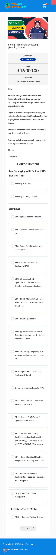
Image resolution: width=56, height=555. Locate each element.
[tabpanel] (28, 122)
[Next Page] (34, 528)
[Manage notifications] (5, 550)
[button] (53, 2)
